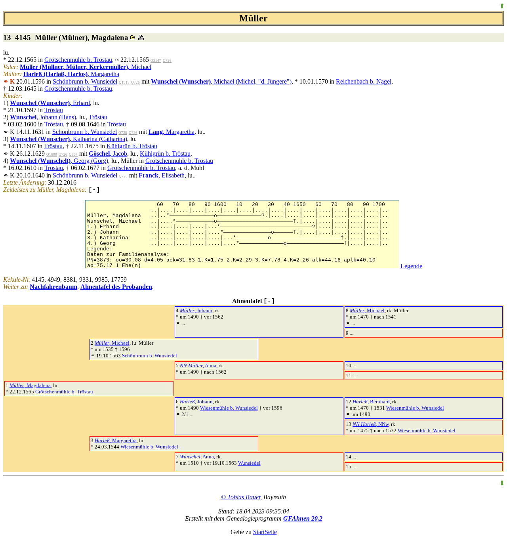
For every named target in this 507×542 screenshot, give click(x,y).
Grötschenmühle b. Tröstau (78, 59)
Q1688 (51, 154)
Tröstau (53, 110)
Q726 (167, 61)
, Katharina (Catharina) (68, 139)
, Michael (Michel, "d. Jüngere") (221, 81)
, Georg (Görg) (59, 160)
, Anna (198, 365)
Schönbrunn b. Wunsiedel (85, 81)
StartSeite (265, 532)
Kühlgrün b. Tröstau (132, 146)
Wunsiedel (249, 463)
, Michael (85, 66)
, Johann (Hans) (43, 117)
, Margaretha (71, 74)
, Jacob (108, 153)
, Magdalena (30, 385)
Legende (411, 266)
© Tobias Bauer (240, 497)
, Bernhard (371, 402)
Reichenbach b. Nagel (363, 81)
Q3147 (156, 61)
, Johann (196, 310)
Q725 (122, 133)
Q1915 (124, 82)
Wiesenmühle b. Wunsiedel (229, 408)
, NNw (371, 424)
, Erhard (50, 102)
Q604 (73, 154)
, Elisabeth (162, 175)
